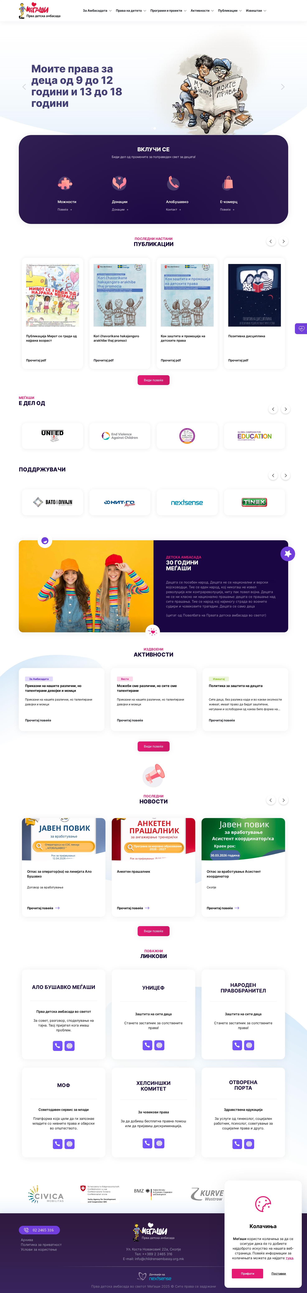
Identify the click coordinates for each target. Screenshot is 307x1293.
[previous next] (153, 435)
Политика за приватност (41, 1244)
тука (289, 1258)
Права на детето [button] (129, 11)
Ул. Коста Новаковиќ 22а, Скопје (153, 1249)
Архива (27, 1240)
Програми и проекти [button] (166, 11)
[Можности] (72, 192)
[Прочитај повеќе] (63, 866)
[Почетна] (39, 10)
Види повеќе (153, 379)
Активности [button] (200, 11)
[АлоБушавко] (180, 192)
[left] (271, 240)
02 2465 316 (43, 1230)
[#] (52, 435)
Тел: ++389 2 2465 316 (153, 1254)
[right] (283, 240)
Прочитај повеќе (38, 719)
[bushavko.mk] (235, 192)
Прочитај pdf (36, 359)
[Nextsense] (153, 1275)
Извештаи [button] (254, 11)
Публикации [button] (227, 11)
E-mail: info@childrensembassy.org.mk (153, 1259)
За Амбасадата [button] (95, 11)
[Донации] (126, 192)
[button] (23, 83)
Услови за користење (39, 1249)
